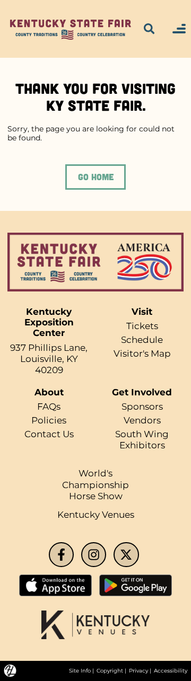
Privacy (138, 670)
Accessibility (170, 670)
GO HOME (96, 176)
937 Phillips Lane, (49, 347)
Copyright (110, 670)
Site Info (80, 670)
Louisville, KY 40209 (49, 364)
